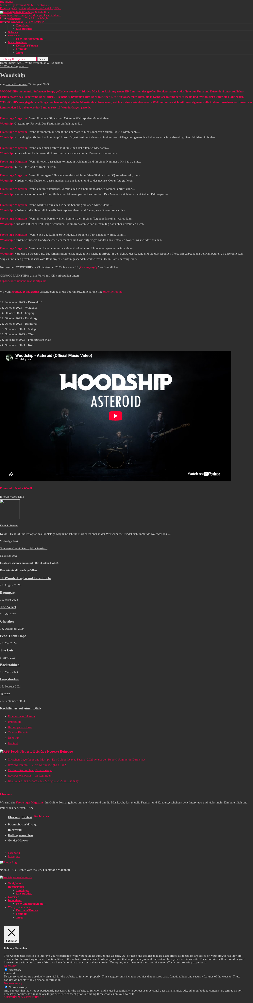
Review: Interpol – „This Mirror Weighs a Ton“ (37, 764)
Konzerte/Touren (27, 45)
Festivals (21, 48)
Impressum (15, 721)
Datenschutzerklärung (21, 716)
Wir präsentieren (17, 42)
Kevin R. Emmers (16, 84)
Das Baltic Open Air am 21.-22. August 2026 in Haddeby (43, 780)
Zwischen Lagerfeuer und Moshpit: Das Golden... (30, 15)
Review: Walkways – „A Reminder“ (30, 775)
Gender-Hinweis (18, 732)
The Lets (6, 650)
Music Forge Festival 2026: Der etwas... (24, 5)
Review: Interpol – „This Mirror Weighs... (25, 18)
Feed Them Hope (13, 636)
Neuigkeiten (14, 18)
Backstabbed (10, 665)
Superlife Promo (113, 291)
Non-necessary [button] (13, 983)
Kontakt (13, 743)
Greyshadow (9, 679)
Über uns (13, 737)
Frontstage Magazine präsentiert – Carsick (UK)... (30, 8)
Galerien (13, 32)
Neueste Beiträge (60, 751)
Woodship (18, 496)
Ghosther (7, 621)
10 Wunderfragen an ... (35, 62)
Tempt (5, 694)
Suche (42, 59)
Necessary (15, 969)
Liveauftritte (24, 28)
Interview (6, 496)
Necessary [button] (10, 965)
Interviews (14, 35)
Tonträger (22, 25)
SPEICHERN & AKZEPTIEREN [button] (24, 997)
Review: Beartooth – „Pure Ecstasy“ (22, 21)
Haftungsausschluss (20, 727)
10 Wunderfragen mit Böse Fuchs (25, 578)
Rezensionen (15, 22)
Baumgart (7, 592)
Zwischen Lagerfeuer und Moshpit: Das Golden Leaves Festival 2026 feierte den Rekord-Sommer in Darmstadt (76, 759)
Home (4, 62)
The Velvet (8, 607)
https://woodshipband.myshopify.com (23, 280)
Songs (19, 52)
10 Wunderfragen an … (31, 38)
